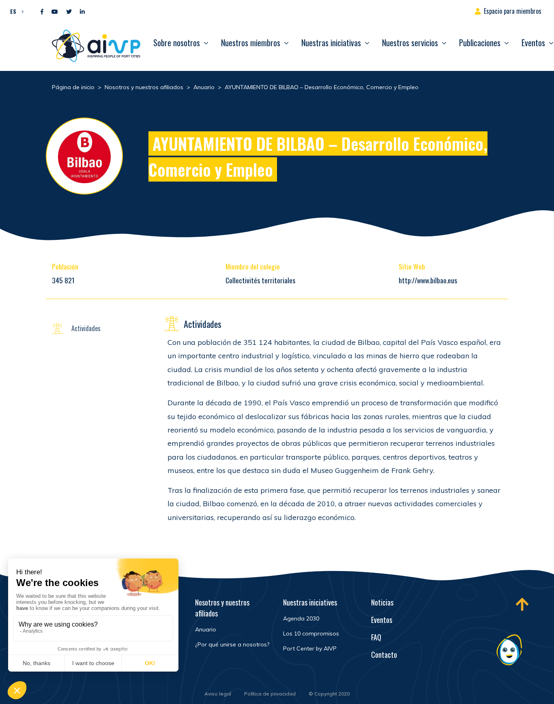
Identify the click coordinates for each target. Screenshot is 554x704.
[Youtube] (54, 12)
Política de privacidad (270, 694)
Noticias (382, 602)
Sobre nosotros (176, 42)
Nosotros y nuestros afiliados (222, 607)
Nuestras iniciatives (310, 602)
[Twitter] (69, 12)
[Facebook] (42, 12)
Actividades (86, 328)
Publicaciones (479, 42)
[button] (15, 11)
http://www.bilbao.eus (428, 280)
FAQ (376, 637)
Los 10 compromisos (311, 633)
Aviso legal (217, 694)
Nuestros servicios (410, 42)
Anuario (205, 629)
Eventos (381, 619)
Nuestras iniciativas (331, 42)
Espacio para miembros (512, 11)
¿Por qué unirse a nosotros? (232, 644)
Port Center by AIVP (310, 648)
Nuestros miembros (250, 42)
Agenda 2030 (301, 618)
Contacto (384, 654)
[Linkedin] (82, 12)
